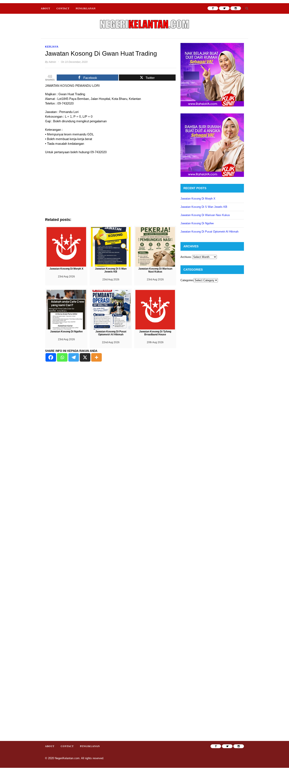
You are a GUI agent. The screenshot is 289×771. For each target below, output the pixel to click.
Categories (187, 280)
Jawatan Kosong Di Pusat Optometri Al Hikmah (209, 231)
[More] (96, 357)
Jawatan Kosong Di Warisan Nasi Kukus (205, 215)
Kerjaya (52, 46)
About (45, 8)
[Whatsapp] (62, 357)
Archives (185, 257)
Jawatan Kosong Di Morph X (197, 198)
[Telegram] (73, 357)
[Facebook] (50, 357)
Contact (62, 8)
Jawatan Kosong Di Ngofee (197, 223)
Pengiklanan (86, 8)
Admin (52, 62)
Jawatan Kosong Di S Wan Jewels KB (203, 206)
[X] (85, 357)
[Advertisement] (110, 188)
